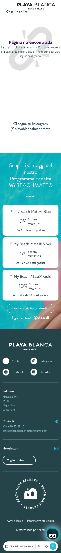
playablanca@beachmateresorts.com (25, 430)
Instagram (46, 361)
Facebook (18, 372)
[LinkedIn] (33, 372)
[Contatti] (6, 361)
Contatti (17, 361)
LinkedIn (45, 372)
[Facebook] (6, 372)
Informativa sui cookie (40, 520)
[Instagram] (33, 361)
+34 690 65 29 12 (13, 426)
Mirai (41, 529)
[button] (53, 546)
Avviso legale (15, 520)
